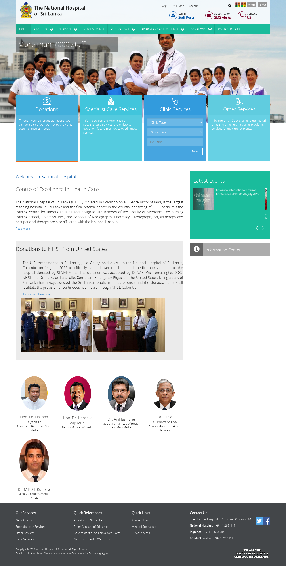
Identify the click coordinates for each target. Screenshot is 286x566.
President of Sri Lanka (88, 520)
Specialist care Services (30, 527)
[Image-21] (129, 325)
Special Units (140, 520)
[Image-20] (56, 325)
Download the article (36, 294)
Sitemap (178, 6)
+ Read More (24, 97)
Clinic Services (25, 539)
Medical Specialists (144, 527)
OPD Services (24, 520)
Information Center (222, 249)
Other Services (25, 533)
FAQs (164, 6)
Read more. (23, 228)
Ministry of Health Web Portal (93, 539)
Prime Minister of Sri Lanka (91, 527)
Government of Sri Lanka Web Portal (97, 533)
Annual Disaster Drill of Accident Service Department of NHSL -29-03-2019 (241, 194)
